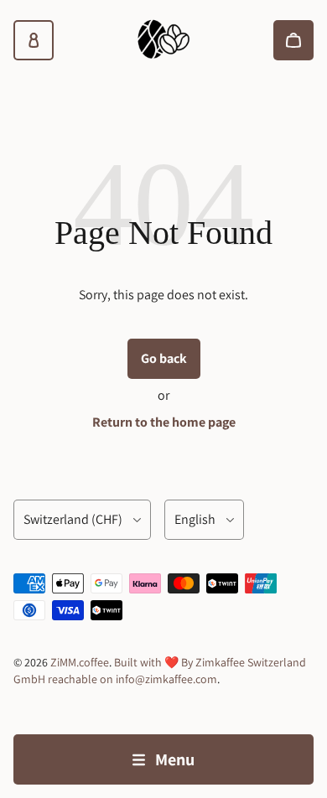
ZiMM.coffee (79, 662)
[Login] (33, 40)
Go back (164, 358)
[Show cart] (293, 40)
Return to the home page (164, 422)
